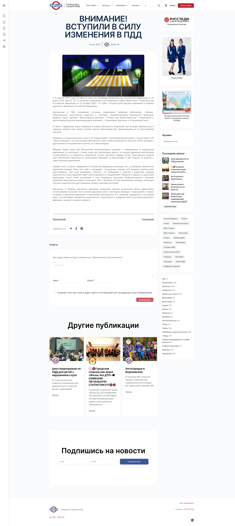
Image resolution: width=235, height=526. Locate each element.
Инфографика (179, 238)
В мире (167, 238)
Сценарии (168, 261)
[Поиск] (158, 5)
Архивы (167, 135)
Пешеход (167, 257)
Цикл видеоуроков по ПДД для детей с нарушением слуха (66, 372)
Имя (56, 280)
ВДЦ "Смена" (169, 228)
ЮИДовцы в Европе (172, 266)
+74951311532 (188, 509)
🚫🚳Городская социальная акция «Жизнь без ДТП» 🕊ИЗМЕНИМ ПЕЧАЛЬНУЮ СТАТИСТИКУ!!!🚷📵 (102, 377)
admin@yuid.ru (189, 503)
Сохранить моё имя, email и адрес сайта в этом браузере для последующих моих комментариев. (104, 292)
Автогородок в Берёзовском (135, 370)
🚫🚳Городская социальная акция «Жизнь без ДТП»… (179, 169)
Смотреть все (170, 207)
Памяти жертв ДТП (172, 252)
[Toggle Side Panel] (4, 5)
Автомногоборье (170, 219)
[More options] (146, 5)
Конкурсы (168, 242)
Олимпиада (180, 242)
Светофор (179, 257)
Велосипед (183, 233)
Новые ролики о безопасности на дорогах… (178, 186)
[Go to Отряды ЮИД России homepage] (64, 5)
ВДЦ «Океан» (169, 233)
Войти (172, 5)
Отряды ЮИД (169, 247)
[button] (70, 228)
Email (90, 280)
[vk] (192, 520)
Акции (166, 223)
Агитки (184, 219)
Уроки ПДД (180, 261)
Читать (55, 395)
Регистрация (185, 5)
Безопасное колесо (180, 223)
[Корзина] (166, 5)
